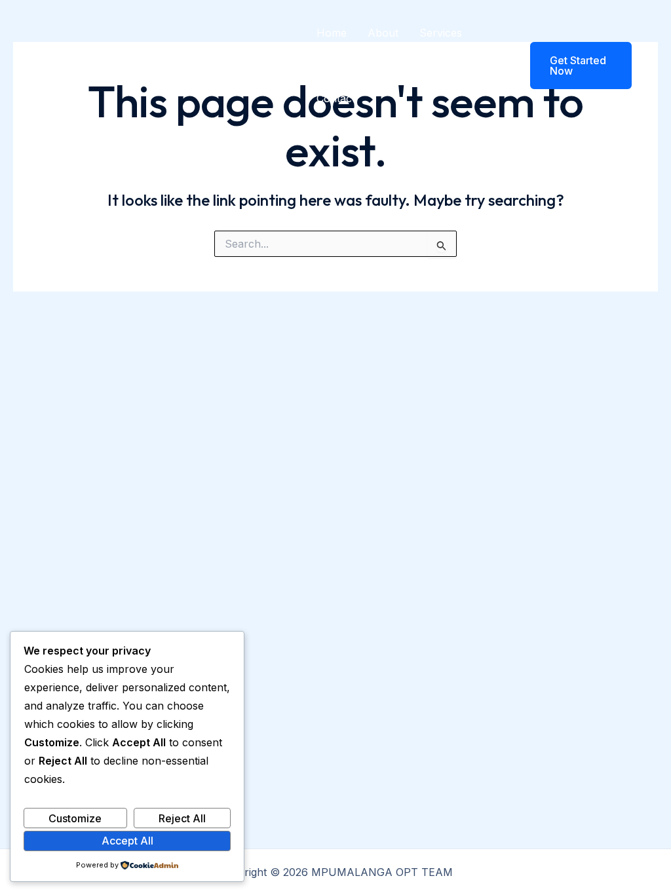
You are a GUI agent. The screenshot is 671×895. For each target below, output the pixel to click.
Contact (335, 98)
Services (440, 32)
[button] (573, 65)
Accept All (127, 840)
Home (331, 32)
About (383, 32)
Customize (75, 818)
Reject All (182, 818)
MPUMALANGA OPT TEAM (195, 65)
